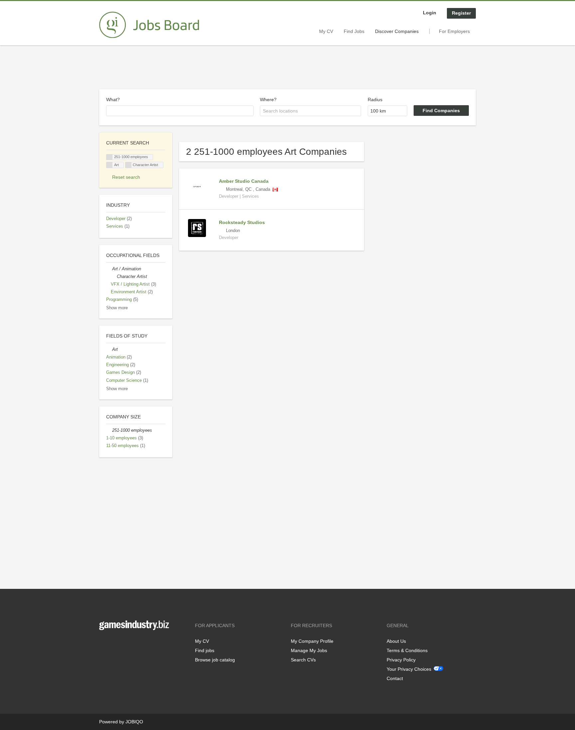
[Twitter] (115, 644)
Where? (268, 99)
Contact (395, 678)
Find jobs (204, 650)
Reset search (126, 177)
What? (113, 99)
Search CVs (303, 659)
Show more (117, 308)
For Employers (454, 31)
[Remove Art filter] (109, 349)
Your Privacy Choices (409, 669)
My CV (326, 31)
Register (461, 13)
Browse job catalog (215, 659)
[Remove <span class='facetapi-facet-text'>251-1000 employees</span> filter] (109, 157)
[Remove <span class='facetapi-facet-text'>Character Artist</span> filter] (128, 165)
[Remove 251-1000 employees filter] (109, 430)
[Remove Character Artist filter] (114, 276)
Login (429, 12)
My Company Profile (312, 641)
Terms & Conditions (407, 650)
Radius (375, 99)
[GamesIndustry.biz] (149, 25)
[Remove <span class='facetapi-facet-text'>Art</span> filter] (109, 165)
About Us (396, 641)
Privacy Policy (401, 659)
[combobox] (180, 111)
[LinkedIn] (124, 644)
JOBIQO (134, 721)
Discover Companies (397, 31)
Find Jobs (354, 31)
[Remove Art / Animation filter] (109, 269)
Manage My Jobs (309, 650)
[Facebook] (104, 644)
